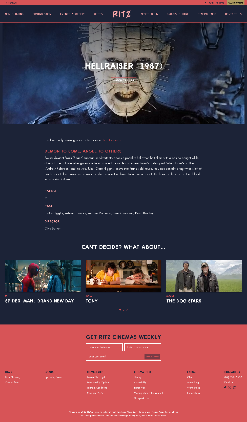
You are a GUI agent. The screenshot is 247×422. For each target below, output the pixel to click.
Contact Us (233, 14)
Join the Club (216, 2)
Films (8, 372)
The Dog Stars (183, 301)
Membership (95, 372)
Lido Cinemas (111, 140)
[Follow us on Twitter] (229, 388)
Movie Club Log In (96, 377)
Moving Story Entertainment (148, 393)
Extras (191, 372)
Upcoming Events (54, 377)
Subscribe (152, 356)
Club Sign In (235, 2)
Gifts (98, 14)
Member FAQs (95, 393)
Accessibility (140, 382)
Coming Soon (42, 14)
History (137, 377)
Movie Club (149, 14)
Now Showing (14, 14)
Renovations (193, 393)
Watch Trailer (123, 80)
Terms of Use (144, 411)
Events (49, 372)
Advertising (193, 382)
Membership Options (98, 382)
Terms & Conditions (97, 387)
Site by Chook (171, 411)
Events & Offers (72, 14)
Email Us (228, 382)
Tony (92, 301)
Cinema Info (207, 14)
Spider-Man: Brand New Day (39, 301)
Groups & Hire (178, 14)
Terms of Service (153, 415)
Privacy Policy (158, 411)
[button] (120, 310)
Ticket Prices (140, 387)
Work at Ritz (193, 387)
